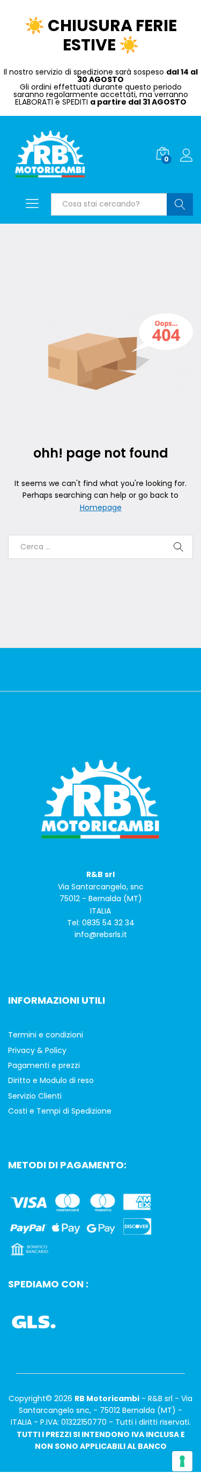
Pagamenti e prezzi (44, 1065)
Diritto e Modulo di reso (51, 1080)
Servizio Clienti (35, 1096)
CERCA (180, 204)
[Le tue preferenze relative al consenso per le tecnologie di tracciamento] (182, 1461)
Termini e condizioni (45, 1034)
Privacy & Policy (37, 1050)
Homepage (101, 507)
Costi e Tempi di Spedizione (59, 1111)
